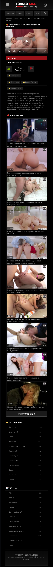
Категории (10, 13)
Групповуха (25, 456)
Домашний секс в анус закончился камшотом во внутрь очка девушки (26, 145)
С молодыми (25, 465)
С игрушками (25, 521)
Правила (19, 555)
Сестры (25, 517)
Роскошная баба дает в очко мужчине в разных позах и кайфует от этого (24, 262)
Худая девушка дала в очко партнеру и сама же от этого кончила (25, 291)
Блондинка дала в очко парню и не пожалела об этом (26, 232)
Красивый (25, 451)
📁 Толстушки (14, 76)
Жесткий (25, 441)
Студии (29, 13)
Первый (25, 437)
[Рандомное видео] (45, 5)
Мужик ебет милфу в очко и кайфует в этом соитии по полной (25, 408)
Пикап (25, 545)
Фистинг (25, 470)
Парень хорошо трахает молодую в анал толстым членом (24, 174)
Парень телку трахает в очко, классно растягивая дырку (23, 379)
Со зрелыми (25, 460)
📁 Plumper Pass (14, 88)
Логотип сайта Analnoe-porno (26, 4)
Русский (25, 427)
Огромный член (25, 540)
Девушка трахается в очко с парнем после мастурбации (25, 349)
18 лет (25, 493)
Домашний (25, 432)
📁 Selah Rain (13, 82)
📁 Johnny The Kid (29, 82)
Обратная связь (32, 555)
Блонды (25, 497)
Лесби (25, 479)
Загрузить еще (26, 413)
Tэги (37, 13)
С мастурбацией (25, 512)
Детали (12, 58)
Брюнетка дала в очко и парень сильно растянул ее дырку (23, 320)
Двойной (25, 475)
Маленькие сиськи (25, 531)
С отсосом (25, 536)
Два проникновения (25, 446)
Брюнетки (25, 502)
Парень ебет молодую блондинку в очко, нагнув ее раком (24, 203)
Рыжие (25, 507)
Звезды (20, 13)
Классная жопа (25, 526)
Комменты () (14, 63)
